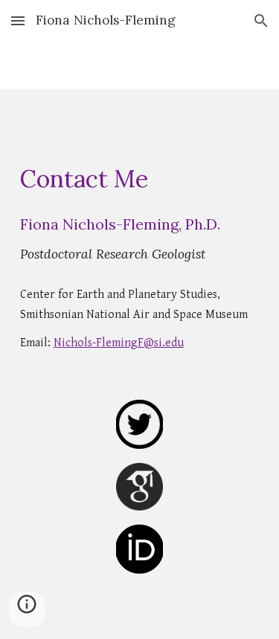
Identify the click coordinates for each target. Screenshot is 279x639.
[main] (140, 179)
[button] (18, 20)
